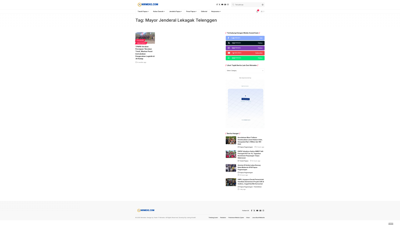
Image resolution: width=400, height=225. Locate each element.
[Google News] (225, 4)
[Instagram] (228, 4)
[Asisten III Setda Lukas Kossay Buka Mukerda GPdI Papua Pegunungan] (231, 168)
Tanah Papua (141, 43)
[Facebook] (217, 4)
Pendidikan (258, 187)
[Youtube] (245, 53)
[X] (219, 4)
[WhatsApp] (245, 58)
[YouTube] (222, 4)
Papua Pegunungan (246, 147)
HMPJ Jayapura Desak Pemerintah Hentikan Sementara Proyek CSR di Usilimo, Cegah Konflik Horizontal (251, 182)
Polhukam (140, 40)
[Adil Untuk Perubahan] (147, 5)
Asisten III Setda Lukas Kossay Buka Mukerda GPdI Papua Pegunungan (249, 167)
